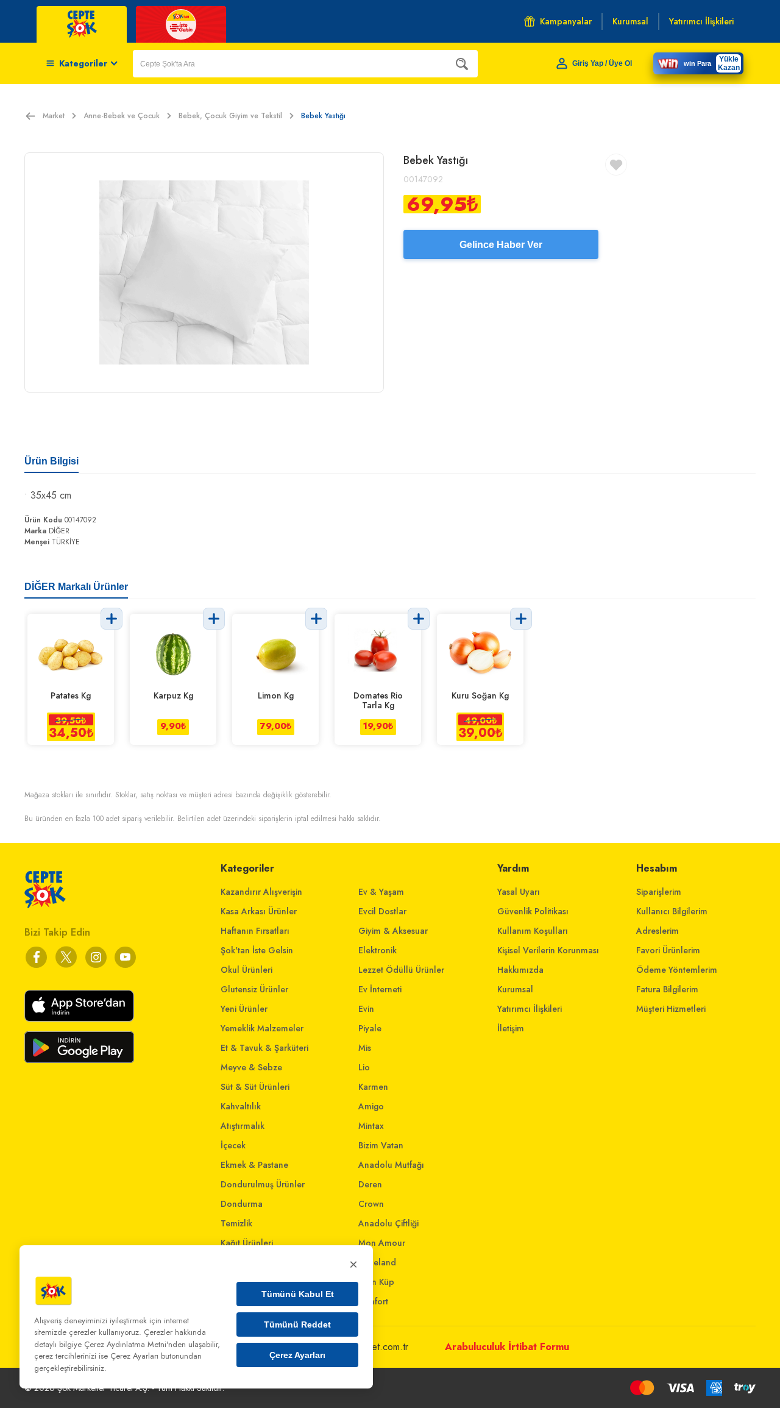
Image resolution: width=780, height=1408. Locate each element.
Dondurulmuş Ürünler (263, 1184)
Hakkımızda (520, 970)
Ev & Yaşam (381, 892)
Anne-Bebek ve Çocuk (121, 115)
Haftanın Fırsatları (255, 931)
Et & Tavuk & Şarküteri (264, 1048)
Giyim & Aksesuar (393, 931)
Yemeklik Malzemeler (262, 1028)
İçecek (233, 1145)
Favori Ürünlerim (668, 950)
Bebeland (377, 1262)
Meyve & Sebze (251, 1067)
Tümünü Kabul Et (297, 1294)
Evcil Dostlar (382, 911)
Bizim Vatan (380, 1145)
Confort (373, 1301)
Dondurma (242, 1204)
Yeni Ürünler (244, 1009)
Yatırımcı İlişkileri (529, 1009)
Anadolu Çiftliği (388, 1223)
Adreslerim (657, 931)
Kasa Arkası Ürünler (259, 911)
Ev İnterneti (380, 989)
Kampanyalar (566, 21)
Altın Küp (376, 1282)
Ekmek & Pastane (254, 1165)
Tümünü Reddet (297, 1324)
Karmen (373, 1087)
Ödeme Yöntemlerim (676, 970)
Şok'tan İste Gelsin (257, 950)
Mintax (371, 1126)
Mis (364, 1048)
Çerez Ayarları (297, 1355)
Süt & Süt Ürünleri (255, 1087)
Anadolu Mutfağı (391, 1165)
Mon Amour (381, 1243)
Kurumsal (515, 989)
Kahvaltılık (241, 1106)
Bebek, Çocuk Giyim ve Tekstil (230, 115)
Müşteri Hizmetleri (671, 1009)
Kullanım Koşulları (532, 931)
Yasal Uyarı (518, 892)
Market (54, 115)
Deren (370, 1184)
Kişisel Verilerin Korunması (548, 950)
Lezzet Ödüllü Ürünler (401, 970)
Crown (371, 1204)
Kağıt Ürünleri (247, 1243)
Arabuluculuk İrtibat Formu (507, 1347)
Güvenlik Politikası (533, 911)
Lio (364, 1067)
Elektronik (377, 950)
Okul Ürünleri (246, 970)
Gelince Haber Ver (500, 245)
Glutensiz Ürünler (254, 989)
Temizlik (236, 1223)
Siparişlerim (658, 892)
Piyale (369, 1028)
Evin (366, 1009)
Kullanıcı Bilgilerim (671, 911)
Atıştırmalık (242, 1126)
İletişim (510, 1028)
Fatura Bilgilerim (667, 989)
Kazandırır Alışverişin (261, 892)
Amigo (371, 1106)
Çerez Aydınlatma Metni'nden (135, 1344)
